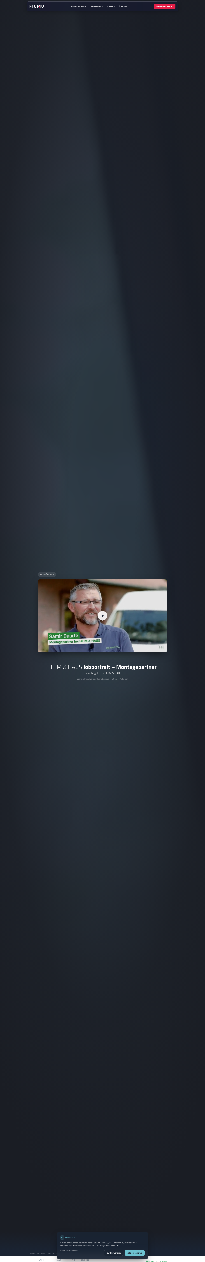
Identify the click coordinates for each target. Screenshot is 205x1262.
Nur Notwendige (114, 1252)
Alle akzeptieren (135, 1252)
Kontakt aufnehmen (164, 6)
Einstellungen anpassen (69, 1251)
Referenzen (96, 6)
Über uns (123, 6)
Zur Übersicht (48, 574)
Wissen (110, 6)
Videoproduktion (78, 6)
